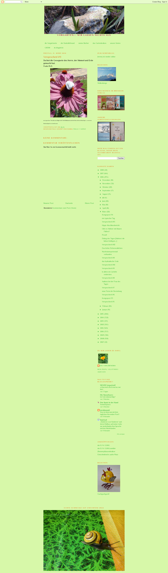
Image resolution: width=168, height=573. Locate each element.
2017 (102, 173)
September (106, 190)
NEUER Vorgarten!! (107, 385)
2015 (102, 314)
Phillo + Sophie (79, 129)
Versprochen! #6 (108, 295)
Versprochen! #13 (108, 222)
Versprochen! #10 (108, 265)
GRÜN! (47, 48)
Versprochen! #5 (108, 302)
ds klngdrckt (58, 48)
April (104, 208)
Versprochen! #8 (108, 278)
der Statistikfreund (68, 43)
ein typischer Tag (108, 218)
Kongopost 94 (107, 215)
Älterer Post (89, 203)
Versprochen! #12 (108, 245)
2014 (102, 317)
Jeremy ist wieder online (106, 57)
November (106, 183)
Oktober (105, 187)
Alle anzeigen (121, 434)
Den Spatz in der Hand (109, 403)
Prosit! (104, 235)
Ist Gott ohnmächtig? (107, 397)
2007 (102, 342)
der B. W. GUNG (104, 445)
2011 (102, 328)
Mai (104, 205)
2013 (102, 321)
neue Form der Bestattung (112, 291)
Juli (103, 198)
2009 (102, 335)
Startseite (69, 203)
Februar (105, 306)
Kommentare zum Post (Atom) (64, 208)
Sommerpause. (105, 404)
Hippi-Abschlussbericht (111, 225)
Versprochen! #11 (108, 258)
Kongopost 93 (107, 298)
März (104, 212)
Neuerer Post (48, 203)
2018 (102, 170)
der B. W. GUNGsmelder (107, 448)
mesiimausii (105, 410)
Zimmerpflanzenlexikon (106, 451)
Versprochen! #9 (108, 268)
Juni (103, 201)
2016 (102, 177)
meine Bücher (83, 43)
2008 (102, 338)
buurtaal (103, 420)
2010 (102, 331)
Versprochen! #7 (108, 288)
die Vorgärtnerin (51, 43)
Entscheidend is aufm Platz (108, 454)
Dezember (106, 180)
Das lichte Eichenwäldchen (112, 248)
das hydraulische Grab (110, 261)
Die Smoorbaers (106, 395)
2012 (102, 324)
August (105, 194)
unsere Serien (115, 43)
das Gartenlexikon (99, 43)
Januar (104, 310)
